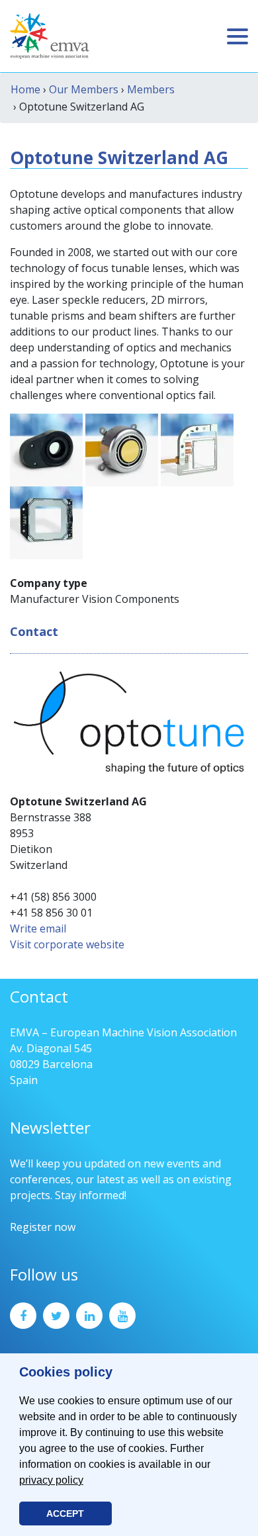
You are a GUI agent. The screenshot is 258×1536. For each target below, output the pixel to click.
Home (25, 89)
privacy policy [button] (51, 1480)
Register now (42, 1227)
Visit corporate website (67, 944)
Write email (38, 928)
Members (151, 89)
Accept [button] (65, 1513)
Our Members (83, 89)
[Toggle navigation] (237, 36)
